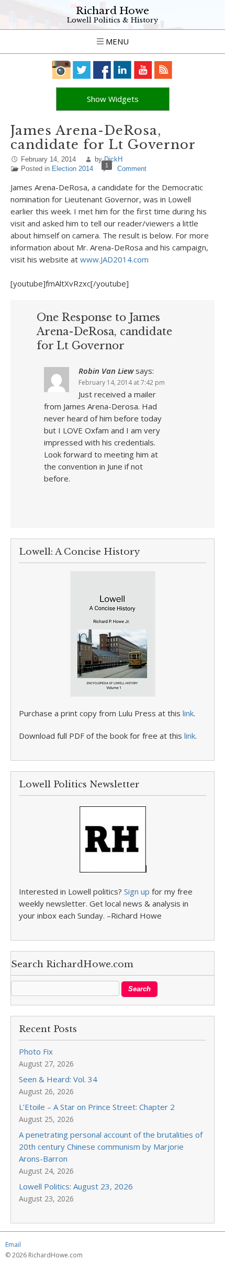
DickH (113, 159)
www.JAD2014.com (114, 259)
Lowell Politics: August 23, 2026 (76, 1186)
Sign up (137, 891)
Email (13, 1244)
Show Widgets (113, 99)
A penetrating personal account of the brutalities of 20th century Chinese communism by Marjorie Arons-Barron (111, 1146)
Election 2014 (72, 169)
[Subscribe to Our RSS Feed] (163, 70)
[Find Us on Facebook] (102, 70)
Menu (116, 41)
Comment (132, 169)
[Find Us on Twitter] (82, 70)
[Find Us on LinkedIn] (123, 70)
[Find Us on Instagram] (61, 70)
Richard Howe (112, 10)
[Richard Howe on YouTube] (143, 70)
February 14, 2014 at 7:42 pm (121, 382)
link (188, 713)
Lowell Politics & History (112, 20)
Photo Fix (36, 1051)
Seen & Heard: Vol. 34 (58, 1079)
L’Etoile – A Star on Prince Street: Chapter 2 (97, 1107)
